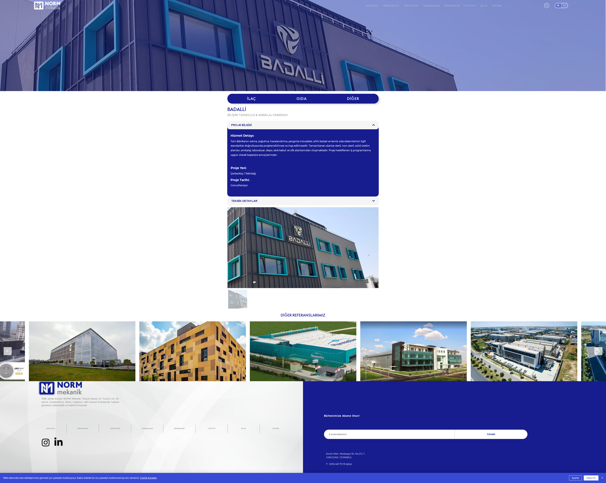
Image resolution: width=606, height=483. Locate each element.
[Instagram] (46, 442)
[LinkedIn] (58, 442)
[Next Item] (598, 351)
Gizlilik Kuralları (148, 478)
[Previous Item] (8, 351)
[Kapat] (602, 477)
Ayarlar (575, 478)
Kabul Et (591, 478)
